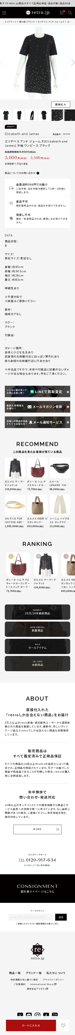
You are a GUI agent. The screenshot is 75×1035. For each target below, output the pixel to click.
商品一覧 (15, 973)
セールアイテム (37, 646)
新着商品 (37, 629)
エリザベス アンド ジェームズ (51, 21)
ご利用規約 (19, 984)
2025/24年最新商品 (37, 612)
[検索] (70, 13)
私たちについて (56, 973)
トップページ (11, 21)
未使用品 (37, 664)
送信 (61, 917)
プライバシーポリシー (53, 979)
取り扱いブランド (27, 21)
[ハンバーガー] (4, 13)
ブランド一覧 (34, 973)
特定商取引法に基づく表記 (24, 979)
